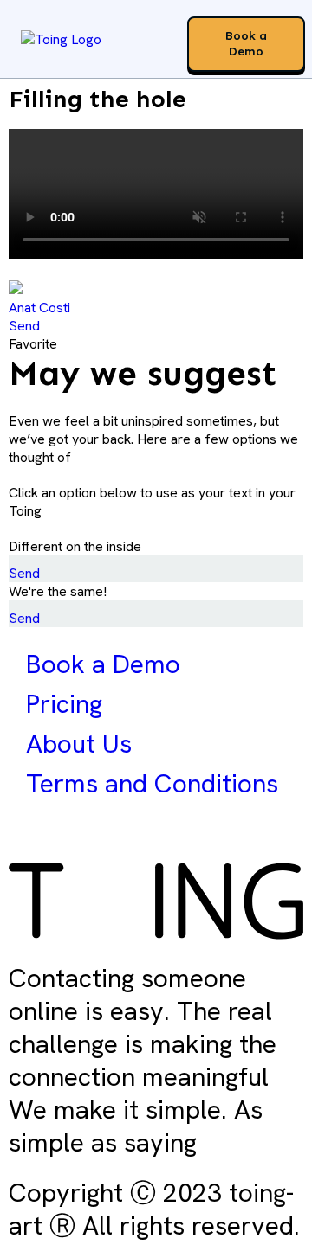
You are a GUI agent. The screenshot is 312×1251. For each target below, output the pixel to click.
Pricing (64, 704)
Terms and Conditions (152, 783)
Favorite (33, 344)
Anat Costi (39, 307)
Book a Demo (103, 664)
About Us (79, 743)
